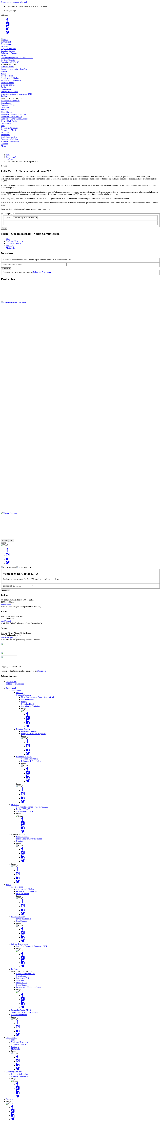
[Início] (4, 39)
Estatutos (4, 46)
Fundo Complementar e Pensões (14, 69)
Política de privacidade (15, 684)
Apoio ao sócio (7, 76)
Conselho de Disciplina (30, 706)
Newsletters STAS (8, 130)
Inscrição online (7, 83)
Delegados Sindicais (29, 731)
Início (8, 155)
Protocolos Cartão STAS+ (11, 116)
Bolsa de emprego (8, 85)
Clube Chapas (6, 112)
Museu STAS (6, 110)
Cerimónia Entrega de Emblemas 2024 (16, 94)
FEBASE (5, 55)
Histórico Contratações (10, 141)
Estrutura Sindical (8, 51)
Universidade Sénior (9, 121)
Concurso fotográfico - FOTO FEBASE (17, 58)
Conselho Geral (27, 699)
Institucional (6, 42)
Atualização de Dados (9, 78)
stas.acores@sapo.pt (9, 637)
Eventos (4, 71)
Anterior (5, 540)
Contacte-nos (11, 681)
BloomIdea (41, 671)
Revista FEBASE (8, 60)
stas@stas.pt (6, 604)
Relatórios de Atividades (31, 761)
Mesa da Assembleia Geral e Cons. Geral (37, 697)
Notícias (9, 159)
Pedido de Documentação (11, 80)
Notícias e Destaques (9, 128)
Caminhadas (6, 103)
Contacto (4, 144)
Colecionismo (6, 107)
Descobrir (5, 590)
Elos (3, 126)
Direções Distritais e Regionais (33, 734)
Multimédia (5, 135)
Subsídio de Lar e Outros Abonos (14, 119)
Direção (24, 702)
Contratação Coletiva (9, 139)
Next (11, 540)
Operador (9, 217)
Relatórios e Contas (8, 53)
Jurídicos (4, 96)
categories (7, 586)
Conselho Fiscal (27, 704)
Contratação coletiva (9, 137)
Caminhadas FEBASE (10, 62)
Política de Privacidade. (42, 272)
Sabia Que (5, 132)
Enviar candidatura (8, 87)
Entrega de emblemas (9, 92)
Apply (4, 228)
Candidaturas (6, 89)
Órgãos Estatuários (8, 49)
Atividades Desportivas (10, 101)
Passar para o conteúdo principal (14, 2)
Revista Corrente (7, 67)
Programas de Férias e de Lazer (13, 114)
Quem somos (6, 44)
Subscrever (6, 269)
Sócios (3, 73)
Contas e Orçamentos (29, 759)
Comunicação (6, 123)
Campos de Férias (8, 105)
